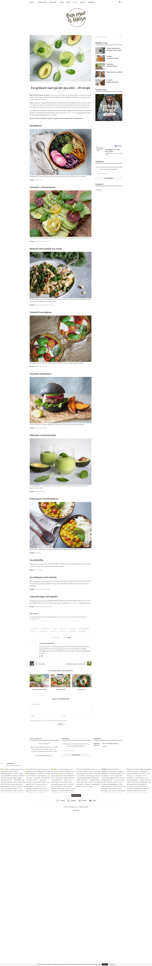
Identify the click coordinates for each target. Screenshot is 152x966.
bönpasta (55, 628)
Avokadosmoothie (39, 491)
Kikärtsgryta (38, 552)
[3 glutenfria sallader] (60, 680)
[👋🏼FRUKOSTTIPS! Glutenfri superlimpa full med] (38, 780)
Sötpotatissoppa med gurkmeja (43, 606)
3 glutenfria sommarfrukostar (39, 689)
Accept (105, 964)
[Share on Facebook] (66, 637)
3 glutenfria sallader (60, 689)
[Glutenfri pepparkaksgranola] (100, 82)
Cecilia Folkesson (46, 643)
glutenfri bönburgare (83, 628)
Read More (112, 964)
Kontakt (82, 2)
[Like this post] (64, 637)
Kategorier (52, 2)
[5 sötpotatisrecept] (81, 680)
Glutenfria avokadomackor (42, 241)
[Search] (121, 2)
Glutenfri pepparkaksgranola (112, 81)
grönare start (53, 631)
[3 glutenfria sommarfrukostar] (39, 680)
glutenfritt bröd (43, 631)
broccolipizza (63, 628)
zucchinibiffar (82, 631)
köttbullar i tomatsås (71, 113)
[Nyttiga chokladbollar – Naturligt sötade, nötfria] (100, 50)
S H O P (75, 2)
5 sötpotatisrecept (82, 689)
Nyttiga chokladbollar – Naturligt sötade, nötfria (113, 49)
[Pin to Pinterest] (68, 637)
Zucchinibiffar (38, 570)
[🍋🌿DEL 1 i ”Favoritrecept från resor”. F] (63, 780)
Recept (32, 2)
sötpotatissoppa (72, 631)
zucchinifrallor (72, 603)
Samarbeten (91, 2)
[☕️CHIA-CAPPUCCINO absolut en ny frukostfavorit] (88, 780)
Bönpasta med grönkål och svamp (44, 305)
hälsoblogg (62, 631)
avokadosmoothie (45, 628)
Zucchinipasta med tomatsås (42, 589)
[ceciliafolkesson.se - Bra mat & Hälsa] (100, 148)
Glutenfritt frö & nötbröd (114, 72)
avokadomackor (35, 628)
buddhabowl (72, 628)
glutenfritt (33, 631)
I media (68, 2)
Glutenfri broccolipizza (41, 366)
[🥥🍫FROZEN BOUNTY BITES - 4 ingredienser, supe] (113, 780)
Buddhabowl (38, 180)
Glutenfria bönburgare (41, 428)
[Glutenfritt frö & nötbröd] (100, 74)
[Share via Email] (69, 637)
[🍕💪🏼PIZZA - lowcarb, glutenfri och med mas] (13, 780)
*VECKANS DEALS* (42, 2)
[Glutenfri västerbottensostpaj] (100, 58)
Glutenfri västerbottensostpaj (112, 57)
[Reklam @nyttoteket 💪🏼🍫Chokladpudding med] (139, 780)
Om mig (61, 2)
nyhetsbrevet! (35, 619)
